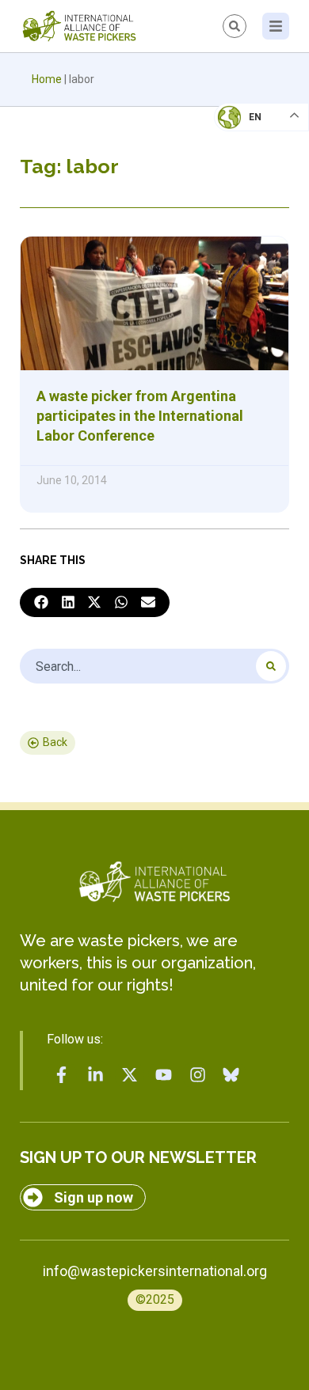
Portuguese (257, 194)
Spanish (246, 226)
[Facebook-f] (62, 1075)
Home (47, 79)
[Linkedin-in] (96, 1075)
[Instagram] (197, 1075)
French (245, 131)
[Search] (271, 666)
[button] (41, 602)
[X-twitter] (130, 1075)
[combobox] (154, 666)
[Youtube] (163, 1075)
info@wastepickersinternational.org (155, 1271)
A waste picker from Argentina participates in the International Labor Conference (139, 416)
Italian (244, 163)
